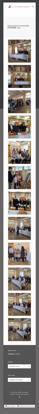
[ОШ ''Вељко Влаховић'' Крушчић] (19, 7)
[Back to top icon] (19, 390)
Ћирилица (11, 354)
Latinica (17, 354)
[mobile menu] (33, 6)
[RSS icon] (19, 397)
